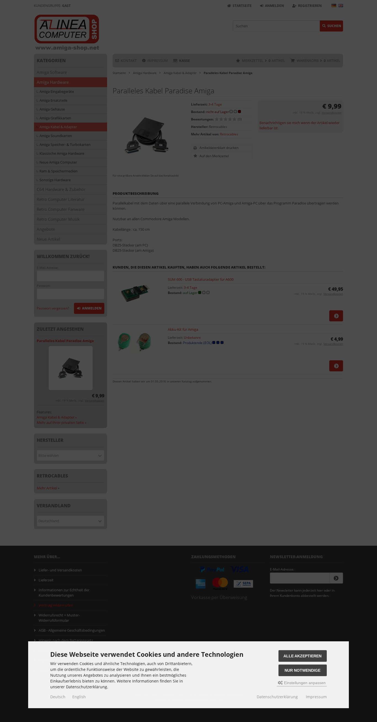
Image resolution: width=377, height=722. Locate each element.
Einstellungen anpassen (304, 683)
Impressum (316, 696)
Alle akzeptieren (302, 656)
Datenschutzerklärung (277, 696)
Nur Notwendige (302, 670)
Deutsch (57, 696)
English (79, 696)
